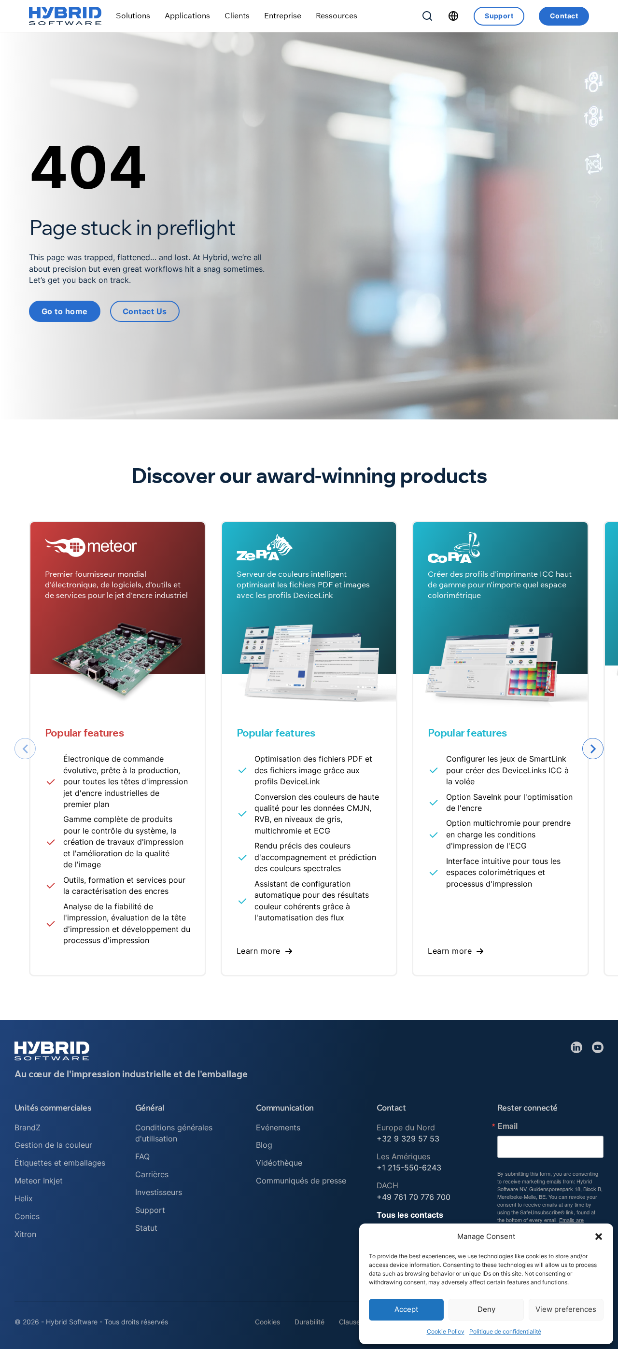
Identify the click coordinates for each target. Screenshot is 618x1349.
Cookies (267, 1322)
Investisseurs (158, 1192)
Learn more (259, 951)
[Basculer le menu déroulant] (133, 15)
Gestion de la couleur (53, 1145)
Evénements (278, 1127)
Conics (27, 1216)
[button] (599, 1236)
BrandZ (27, 1127)
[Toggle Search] (427, 16)
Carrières (152, 1174)
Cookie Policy (445, 1331)
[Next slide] (593, 748)
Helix (23, 1198)
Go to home (65, 311)
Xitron (25, 1234)
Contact (564, 16)
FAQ (142, 1156)
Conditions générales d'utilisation (173, 1133)
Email (507, 1126)
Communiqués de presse (301, 1180)
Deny (486, 1309)
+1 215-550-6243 (409, 1167)
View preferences (565, 1309)
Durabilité (309, 1322)
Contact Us (145, 311)
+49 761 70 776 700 (413, 1197)
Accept (406, 1309)
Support (499, 16)
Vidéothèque (279, 1163)
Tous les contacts (410, 1215)
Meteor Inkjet (38, 1180)
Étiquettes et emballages (59, 1163)
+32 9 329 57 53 (408, 1138)
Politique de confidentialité (505, 1331)
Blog (264, 1145)
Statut (146, 1228)
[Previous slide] (25, 748)
